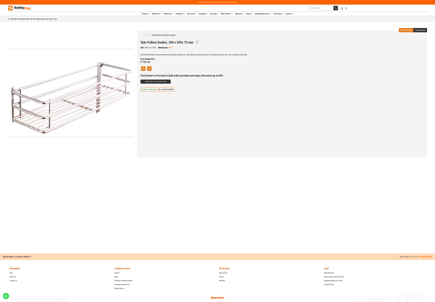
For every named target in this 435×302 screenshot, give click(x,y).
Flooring (213, 14)
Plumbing (202, 14)
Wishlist (222, 280)
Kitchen (145, 14)
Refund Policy (329, 273)
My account (223, 273)
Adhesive (238, 14)
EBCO (170, 47)
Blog (116, 276)
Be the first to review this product (163, 35)
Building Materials (262, 14)
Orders (221, 276)
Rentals (289, 14)
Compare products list (122, 284)
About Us (13, 276)
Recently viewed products (123, 280)
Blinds (248, 14)
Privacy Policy (329, 284)
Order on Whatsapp (150, 89)
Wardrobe (167, 14)
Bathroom (156, 14)
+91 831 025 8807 (167, 89)
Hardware (179, 14)
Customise (277, 14)
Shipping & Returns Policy (333, 280)
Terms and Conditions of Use (334, 276)
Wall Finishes (226, 14)
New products (119, 288)
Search (116, 273)
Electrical (190, 14)
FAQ (11, 273)
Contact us (13, 280)
